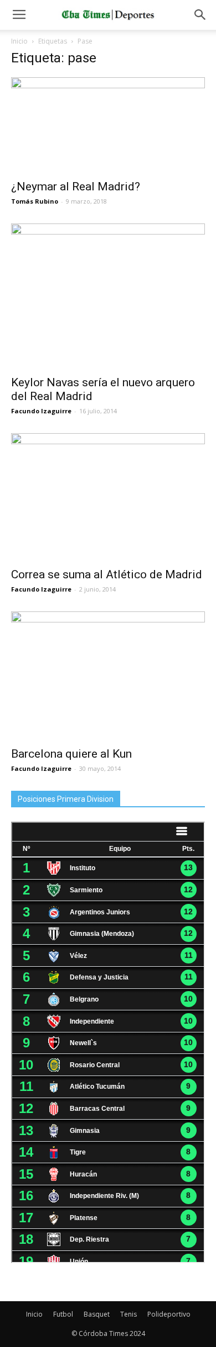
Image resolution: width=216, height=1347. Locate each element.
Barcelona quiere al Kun (71, 753)
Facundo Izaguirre (41, 411)
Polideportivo (169, 1314)
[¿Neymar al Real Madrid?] (108, 125)
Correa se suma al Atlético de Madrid (106, 574)
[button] (200, 15)
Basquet (97, 1314)
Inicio (19, 41)
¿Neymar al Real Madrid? (75, 186)
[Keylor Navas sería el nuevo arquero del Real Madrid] (108, 296)
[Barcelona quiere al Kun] (108, 675)
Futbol (63, 1314)
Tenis (128, 1314)
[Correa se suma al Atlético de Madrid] (108, 497)
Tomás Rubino (34, 201)
